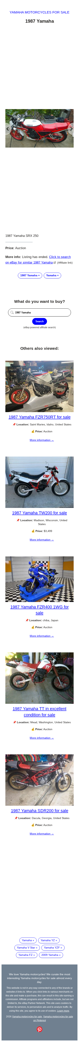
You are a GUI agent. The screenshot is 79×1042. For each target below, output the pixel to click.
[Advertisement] (39, 67)
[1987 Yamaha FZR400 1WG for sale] (39, 601)
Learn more (63, 1010)
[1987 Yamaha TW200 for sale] (39, 506)
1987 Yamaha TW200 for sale (39, 512)
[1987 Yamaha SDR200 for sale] (39, 804)
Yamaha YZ (48, 940)
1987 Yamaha (28, 275)
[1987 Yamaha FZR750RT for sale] (39, 411)
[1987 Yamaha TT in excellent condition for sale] (39, 702)
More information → (42, 440)
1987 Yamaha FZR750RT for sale (40, 417)
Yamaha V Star (26, 947)
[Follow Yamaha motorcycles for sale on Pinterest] (39, 1031)
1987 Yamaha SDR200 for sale (39, 810)
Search (39, 321)
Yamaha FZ (25, 954)
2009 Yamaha (49, 954)
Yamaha (51, 275)
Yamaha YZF (52, 947)
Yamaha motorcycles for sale (39, 12)
